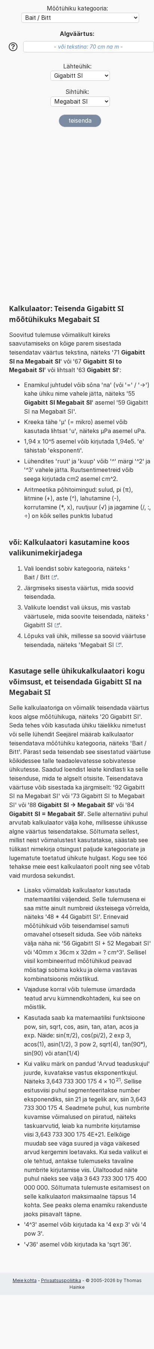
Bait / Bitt (37, 577)
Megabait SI (97, 645)
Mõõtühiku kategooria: (77, 8)
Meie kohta (25, 1280)
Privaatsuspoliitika (61, 1280)
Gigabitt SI (38, 625)
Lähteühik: (77, 66)
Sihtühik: (77, 91)
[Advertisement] (77, 215)
